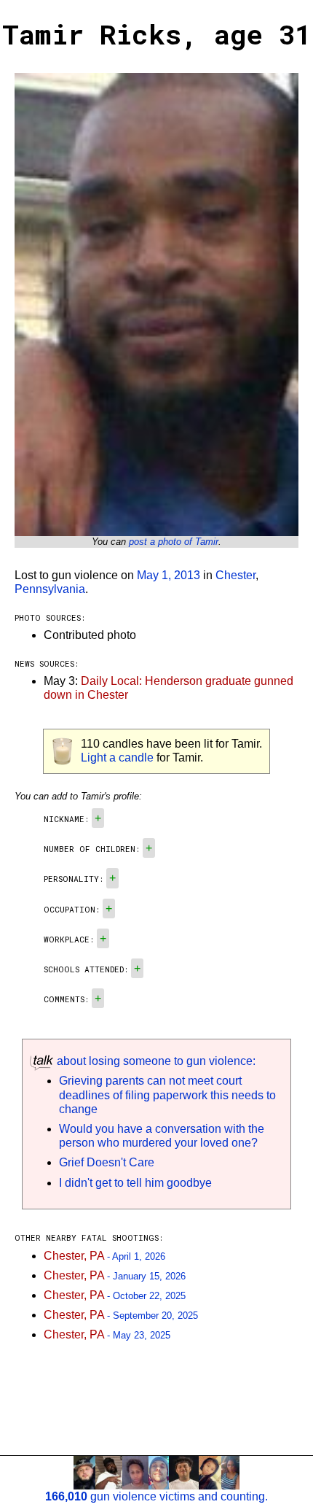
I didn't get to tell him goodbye (135, 1183)
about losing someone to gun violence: (154, 1061)
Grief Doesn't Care (106, 1162)
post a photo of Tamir (173, 541)
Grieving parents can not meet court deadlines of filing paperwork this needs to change (167, 1094)
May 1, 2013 (168, 575)
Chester (235, 575)
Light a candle (117, 757)
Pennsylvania (50, 589)
